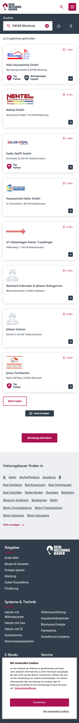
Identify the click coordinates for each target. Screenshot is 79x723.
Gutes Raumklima (17, 582)
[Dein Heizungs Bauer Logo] (58, 551)
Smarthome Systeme (55, 637)
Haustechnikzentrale (55, 618)
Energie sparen (15, 570)
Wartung (10, 576)
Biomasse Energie (53, 624)
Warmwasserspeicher (19, 641)
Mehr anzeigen (11, 525)
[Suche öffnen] (61, 7)
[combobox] (24, 26)
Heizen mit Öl (14, 629)
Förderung (11, 588)
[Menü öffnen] (72, 7)
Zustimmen (39, 702)
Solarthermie (13, 635)
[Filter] (71, 26)
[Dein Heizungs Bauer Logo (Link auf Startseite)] (12, 7)
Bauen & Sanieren (17, 564)
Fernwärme (48, 630)
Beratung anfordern (40, 437)
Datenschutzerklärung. (25, 688)
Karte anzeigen (41, 413)
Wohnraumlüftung (53, 612)
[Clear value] (47, 26)
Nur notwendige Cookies (56, 711)
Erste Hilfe (11, 558)
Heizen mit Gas (15, 623)
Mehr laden (15, 401)
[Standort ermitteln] (58, 26)
